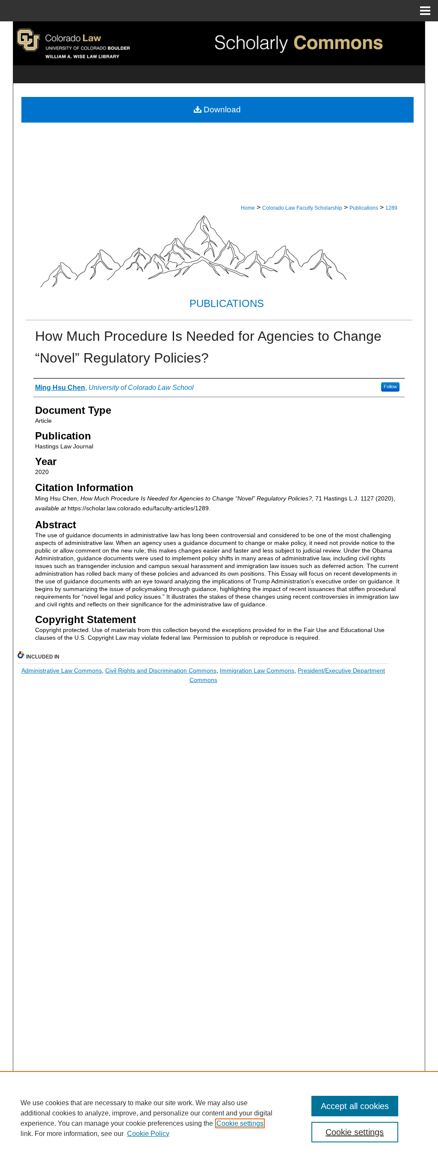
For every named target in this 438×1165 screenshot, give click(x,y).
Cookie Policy (148, 1133)
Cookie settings (239, 1123)
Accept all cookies (355, 1106)
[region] (219, 1118)
